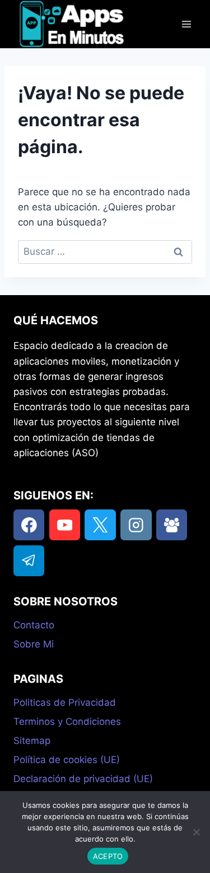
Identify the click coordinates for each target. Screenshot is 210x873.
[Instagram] (135, 524)
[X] (100, 524)
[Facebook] (28, 524)
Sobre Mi (33, 644)
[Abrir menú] (186, 24)
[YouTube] (64, 524)
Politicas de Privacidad (64, 702)
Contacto (33, 625)
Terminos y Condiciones (67, 721)
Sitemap (31, 740)
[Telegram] (28, 560)
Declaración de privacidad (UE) (83, 778)
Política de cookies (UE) (66, 759)
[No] (196, 832)
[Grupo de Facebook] (171, 524)
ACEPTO (108, 856)
